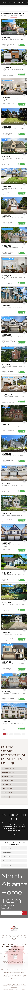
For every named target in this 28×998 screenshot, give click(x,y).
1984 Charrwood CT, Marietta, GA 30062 (13, 128)
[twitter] (9, 936)
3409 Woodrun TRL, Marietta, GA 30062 (13, 604)
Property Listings (16, 985)
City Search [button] (23, 2)
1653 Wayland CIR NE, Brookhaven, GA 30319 (12, 70)
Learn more (13, 17)
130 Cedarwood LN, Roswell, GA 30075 (12, 455)
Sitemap (23, 985)
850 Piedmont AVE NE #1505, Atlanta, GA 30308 (13, 278)
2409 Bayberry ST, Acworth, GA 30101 (12, 337)
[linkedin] (6, 936)
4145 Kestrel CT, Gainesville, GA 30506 (12, 485)
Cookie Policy (22, 984)
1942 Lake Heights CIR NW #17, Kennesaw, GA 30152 (13, 545)
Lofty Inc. (11, 989)
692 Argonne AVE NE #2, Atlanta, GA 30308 (12, 99)
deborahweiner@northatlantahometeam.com (14, 956)
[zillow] (12, 936)
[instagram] (15, 936)
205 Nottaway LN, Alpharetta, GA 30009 (13, 247)
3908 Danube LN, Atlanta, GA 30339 (12, 307)
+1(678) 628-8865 (14, 954)
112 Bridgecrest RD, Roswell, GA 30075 (12, 723)
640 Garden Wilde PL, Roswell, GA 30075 (13, 39)
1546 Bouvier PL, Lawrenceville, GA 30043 (13, 693)
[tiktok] (22, 936)
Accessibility (14, 987)
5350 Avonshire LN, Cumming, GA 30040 (13, 426)
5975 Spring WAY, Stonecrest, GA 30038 (13, 664)
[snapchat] (25, 936)
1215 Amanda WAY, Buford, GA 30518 (12, 634)
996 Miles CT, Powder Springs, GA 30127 (13, 515)
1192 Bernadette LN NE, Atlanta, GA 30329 (13, 396)
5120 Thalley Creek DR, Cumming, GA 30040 (12, 159)
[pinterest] (12, 939)
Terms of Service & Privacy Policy (10, 984)
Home (5, 2)
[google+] (15, 939)
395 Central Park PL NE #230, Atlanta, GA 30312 (13, 367)
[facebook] (3, 936)
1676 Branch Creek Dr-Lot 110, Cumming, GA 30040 (13, 188)
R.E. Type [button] (12, 2)
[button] (24, 913)
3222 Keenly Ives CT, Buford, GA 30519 (12, 218)
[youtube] (19, 936)
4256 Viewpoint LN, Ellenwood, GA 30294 (13, 574)
